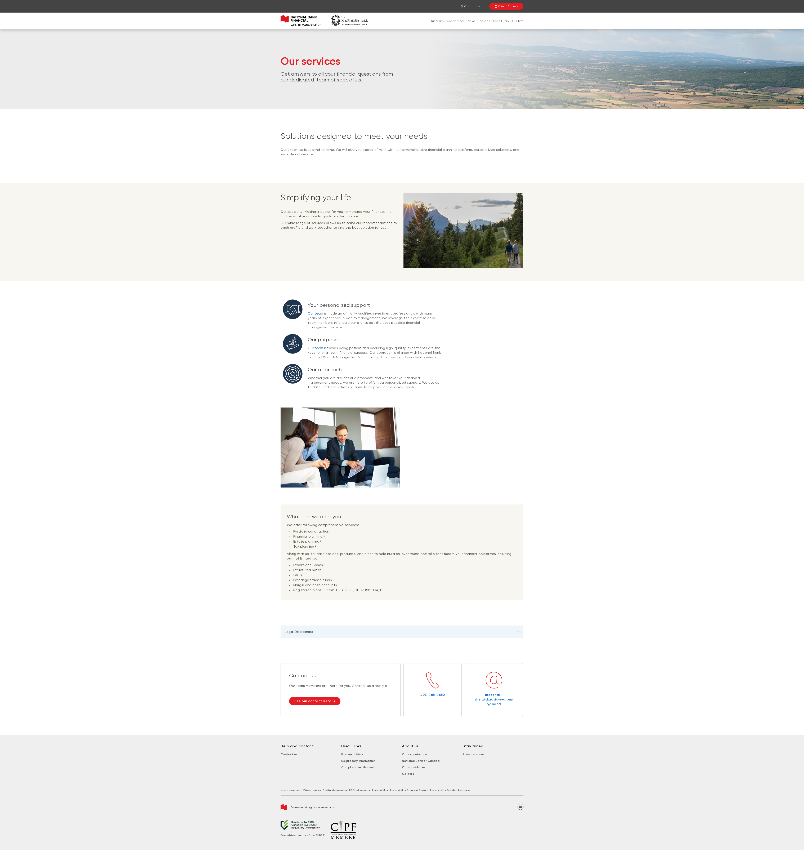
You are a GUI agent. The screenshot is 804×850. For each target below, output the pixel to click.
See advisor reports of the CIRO (301, 835)
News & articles (479, 21)
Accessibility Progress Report (409, 790)
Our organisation (414, 754)
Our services (456, 21)
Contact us (289, 754)
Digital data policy (335, 790)
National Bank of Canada (420, 761)
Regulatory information (358, 761)
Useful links (501, 21)
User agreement (291, 790)
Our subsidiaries (414, 767)
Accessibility (380, 790)
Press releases (473, 754)
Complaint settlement (358, 767)
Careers (408, 774)
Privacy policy (312, 790)
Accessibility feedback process (450, 790)
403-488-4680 (432, 695)
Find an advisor (352, 754)
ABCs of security (359, 790)
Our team (436, 21)
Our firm (517, 21)
